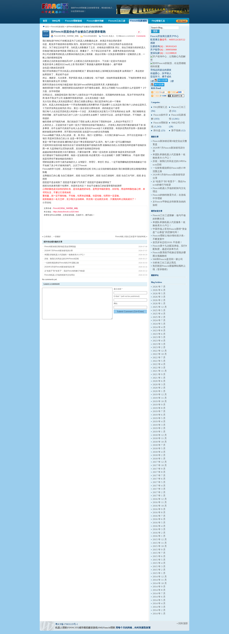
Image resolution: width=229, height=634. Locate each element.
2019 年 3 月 (159, 425)
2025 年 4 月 (159, 313)
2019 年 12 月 (160, 394)
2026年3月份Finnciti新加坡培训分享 (59, 267)
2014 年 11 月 (160, 580)
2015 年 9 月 (159, 549)
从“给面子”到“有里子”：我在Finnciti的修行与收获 (64, 271)
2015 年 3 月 (159, 566)
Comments (141, 34)
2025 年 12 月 (160, 307)
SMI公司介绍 (178, 122)
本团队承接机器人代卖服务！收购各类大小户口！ (65, 255)
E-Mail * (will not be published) (127, 296)
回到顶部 (183, 623)
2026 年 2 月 (159, 300)
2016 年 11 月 (160, 502)
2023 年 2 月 (159, 347)
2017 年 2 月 (159, 492)
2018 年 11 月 (160, 438)
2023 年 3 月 (159, 344)
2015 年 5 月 (159, 559)
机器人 (111, 36)
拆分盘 (156, 130)
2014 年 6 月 (159, 596)
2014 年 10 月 (160, 583)
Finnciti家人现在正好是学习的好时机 (130, 236)
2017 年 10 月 (160, 465)
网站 (115, 303)
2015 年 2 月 (159, 569)
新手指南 (176, 130)
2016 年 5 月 (159, 522)
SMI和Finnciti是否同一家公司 (168, 259)
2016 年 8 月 (159, 512)
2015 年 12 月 (160, 539)
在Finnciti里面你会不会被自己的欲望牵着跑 (78, 31)
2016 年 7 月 (159, 516)
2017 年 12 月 (160, 462)
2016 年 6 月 (159, 519)
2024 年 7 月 (159, 320)
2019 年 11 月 (160, 398)
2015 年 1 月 (159, 573)
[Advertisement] (100, 224)
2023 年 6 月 (159, 334)
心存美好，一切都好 (52, 236)
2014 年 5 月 (159, 600)
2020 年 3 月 (159, 384)
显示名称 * (118, 289)
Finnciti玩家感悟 (57, 27)
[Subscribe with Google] (159, 92)
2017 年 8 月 (159, 472)
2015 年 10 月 (160, 546)
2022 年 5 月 (159, 361)
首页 (47, 27)
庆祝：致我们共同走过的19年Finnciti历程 (61, 259)
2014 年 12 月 (160, 576)
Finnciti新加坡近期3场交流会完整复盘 (60, 246)
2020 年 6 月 (159, 381)
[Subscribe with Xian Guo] (176, 92)
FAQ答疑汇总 (160, 107)
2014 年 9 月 (159, 586)
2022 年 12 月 (160, 351)
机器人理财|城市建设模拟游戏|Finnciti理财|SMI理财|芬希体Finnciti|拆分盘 (55, 8)
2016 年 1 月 (159, 536)
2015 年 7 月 (159, 553)
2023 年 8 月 (159, 330)
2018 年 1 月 (159, 458)
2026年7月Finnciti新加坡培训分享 (58, 251)
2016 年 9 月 (159, 509)
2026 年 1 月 (159, 303)
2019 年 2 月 (159, 428)
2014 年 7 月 (159, 593)
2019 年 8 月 (159, 408)
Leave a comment (127, 36)
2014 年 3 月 (159, 607)
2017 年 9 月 (159, 469)
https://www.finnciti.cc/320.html (66, 212)
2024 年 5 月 (159, 324)
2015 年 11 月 (160, 543)
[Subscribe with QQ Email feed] (159, 96)
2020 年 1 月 (159, 391)
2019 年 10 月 (160, 401)
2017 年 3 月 (159, 489)
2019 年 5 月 (159, 418)
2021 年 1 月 (159, 378)
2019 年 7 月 (159, 411)
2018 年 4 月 (159, 452)
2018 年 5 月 (159, 448)
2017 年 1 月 (159, 495)
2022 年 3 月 (159, 367)
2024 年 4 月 (159, 327)
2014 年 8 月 (159, 590)
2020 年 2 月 (159, 388)
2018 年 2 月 (159, 455)
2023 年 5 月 (159, 337)
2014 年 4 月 (159, 603)
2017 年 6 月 (159, 478)
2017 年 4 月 (159, 485)
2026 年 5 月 (159, 293)
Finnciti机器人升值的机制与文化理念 (59, 275)
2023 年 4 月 (159, 340)
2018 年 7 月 (159, 445)
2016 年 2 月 (159, 532)
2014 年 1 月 (159, 613)
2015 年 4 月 (159, 563)
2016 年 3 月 (159, 529)
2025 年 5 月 (159, 310)
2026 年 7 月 (159, 286)
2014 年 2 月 (159, 610)
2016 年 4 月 (159, 526)
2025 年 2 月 (159, 317)
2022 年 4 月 (159, 364)
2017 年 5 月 (159, 482)
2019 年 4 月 (159, 421)
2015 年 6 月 (159, 556)
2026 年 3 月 (159, 297)
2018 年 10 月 (160, 442)
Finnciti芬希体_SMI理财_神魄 (66, 36)
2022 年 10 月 (160, 354)
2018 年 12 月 (160, 435)
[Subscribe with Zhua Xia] (176, 96)
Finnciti (105, 36)
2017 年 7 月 (159, 475)
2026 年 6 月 (159, 290)
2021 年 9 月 (159, 374)
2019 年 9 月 (159, 404)
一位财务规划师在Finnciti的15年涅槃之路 (61, 263)
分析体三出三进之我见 (164, 262)
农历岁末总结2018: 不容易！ (167, 242)
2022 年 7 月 (159, 357)
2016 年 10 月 (160, 505)
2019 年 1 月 (159, 431)
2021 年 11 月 (160, 371)
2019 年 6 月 (159, 415)
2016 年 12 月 (160, 499)
